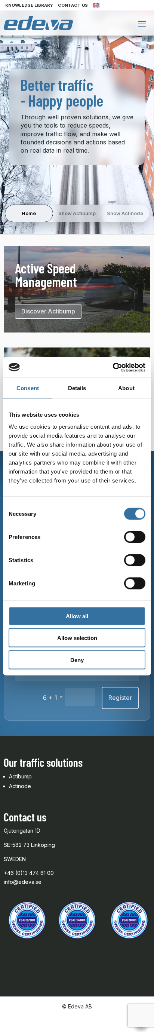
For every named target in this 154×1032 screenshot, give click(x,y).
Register (120, 697)
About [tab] (126, 388)
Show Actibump (77, 213)
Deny (77, 659)
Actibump (20, 776)
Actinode (20, 786)
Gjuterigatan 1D (23, 830)
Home (29, 213)
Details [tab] (77, 388)
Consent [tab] (27, 388)
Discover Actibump (48, 311)
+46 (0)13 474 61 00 (29, 873)
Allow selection (77, 638)
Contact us (73, 5)
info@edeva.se (22, 882)
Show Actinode (125, 213)
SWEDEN (15, 859)
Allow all (77, 616)
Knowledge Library (29, 5)
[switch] (134, 537)
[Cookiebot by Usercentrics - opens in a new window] (112, 367)
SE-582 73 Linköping (29, 845)
